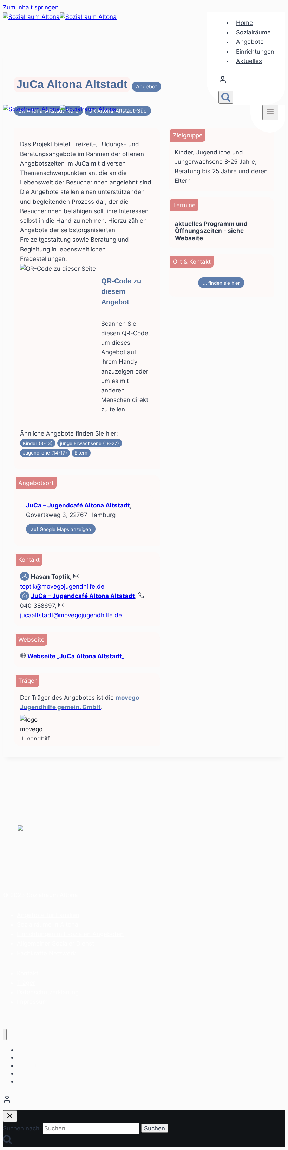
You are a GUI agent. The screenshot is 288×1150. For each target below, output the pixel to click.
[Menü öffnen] (270, 112)
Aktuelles (249, 61)
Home (244, 22)
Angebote (250, 42)
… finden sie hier (221, 283)
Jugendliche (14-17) (45, 453)
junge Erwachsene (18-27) (89, 443)
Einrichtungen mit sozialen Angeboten (70, 933)
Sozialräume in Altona (47, 924)
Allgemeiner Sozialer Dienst (55, 943)
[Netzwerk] (144, 1100)
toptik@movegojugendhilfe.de (62, 586)
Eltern (80, 453)
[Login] (248, 81)
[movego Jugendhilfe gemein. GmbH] (51, 727)
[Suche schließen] (10, 1116)
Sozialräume (253, 32)
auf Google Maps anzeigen (61, 529)
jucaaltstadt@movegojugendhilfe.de (71, 615)
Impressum (32, 1001)
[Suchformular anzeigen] (225, 97)
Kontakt (27, 973)
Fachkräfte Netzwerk (46, 953)
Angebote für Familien (48, 915)
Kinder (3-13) (38, 443)
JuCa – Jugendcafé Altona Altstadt (78, 505)
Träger (26, 982)
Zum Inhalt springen (31, 7)
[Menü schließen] (5, 1034)
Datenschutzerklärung (48, 992)
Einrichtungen (255, 51)
